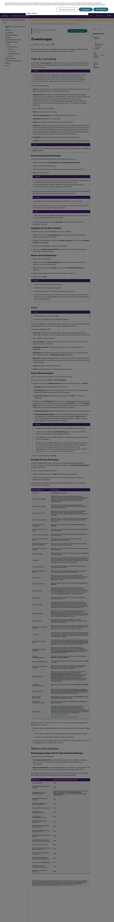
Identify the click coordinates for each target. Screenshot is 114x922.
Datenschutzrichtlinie (52, 3)
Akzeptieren (86, 9)
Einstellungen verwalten (67, 9)
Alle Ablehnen (101, 9)
